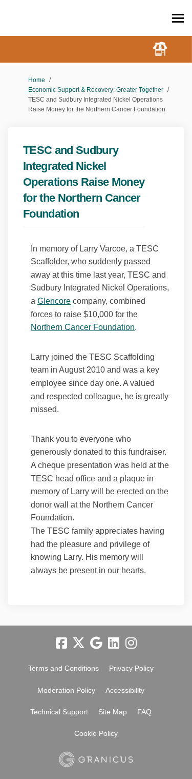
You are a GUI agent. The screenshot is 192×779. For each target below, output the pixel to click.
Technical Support (59, 712)
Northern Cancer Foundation (83, 327)
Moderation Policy (66, 690)
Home (36, 80)
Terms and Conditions (63, 668)
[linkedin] (114, 643)
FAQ (144, 712)
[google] (96, 643)
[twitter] (79, 643)
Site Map (112, 712)
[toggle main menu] (178, 18)
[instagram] (131, 643)
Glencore (54, 301)
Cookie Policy (96, 733)
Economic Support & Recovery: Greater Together (95, 89)
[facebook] (61, 643)
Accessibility (124, 690)
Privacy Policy (131, 668)
